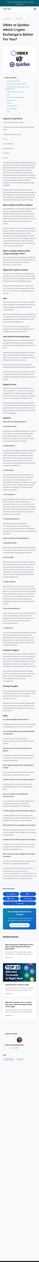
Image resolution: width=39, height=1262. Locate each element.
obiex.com (25, 396)
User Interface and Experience (15, 97)
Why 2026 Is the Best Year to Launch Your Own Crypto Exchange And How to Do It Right (18, 1004)
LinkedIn (12, 899)
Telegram (29, 899)
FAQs (8, 111)
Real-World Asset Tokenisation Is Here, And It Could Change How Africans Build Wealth (19, 946)
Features (9, 103)
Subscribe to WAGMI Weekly (19, 925)
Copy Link (12, 894)
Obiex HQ (19, 1059)
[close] (36, 3)
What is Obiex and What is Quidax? (16, 84)
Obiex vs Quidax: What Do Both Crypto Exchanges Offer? (16, 88)
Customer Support (12, 106)
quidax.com (12, 413)
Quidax (7, 185)
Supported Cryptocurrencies (15, 92)
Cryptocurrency (8, 1059)
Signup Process (11, 100)
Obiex (32, 183)
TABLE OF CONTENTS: (13, 81)
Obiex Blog (7, 9)
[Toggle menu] (35, 9)
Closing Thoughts (12, 109)
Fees (8, 94)
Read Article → (9, 958)
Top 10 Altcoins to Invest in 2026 (17, 985)
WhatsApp (20, 904)
